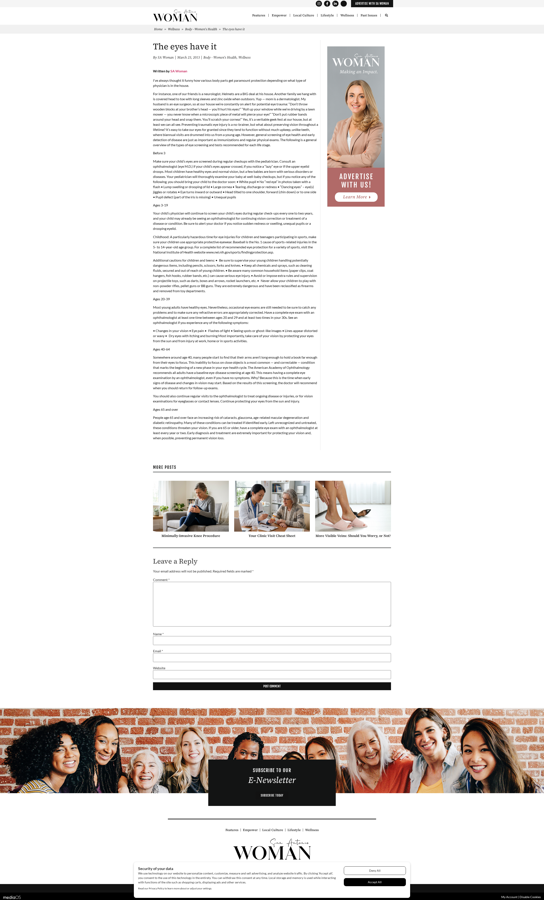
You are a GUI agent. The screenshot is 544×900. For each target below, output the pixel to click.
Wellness (347, 15)
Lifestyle (327, 15)
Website (159, 668)
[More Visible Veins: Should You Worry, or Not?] (353, 506)
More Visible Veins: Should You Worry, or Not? (353, 535)
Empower (279, 15)
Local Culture (303, 15)
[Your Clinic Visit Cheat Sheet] (272, 506)
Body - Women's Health (201, 29)
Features (258, 15)
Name (158, 634)
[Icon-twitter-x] (344, 4)
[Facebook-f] (327, 4)
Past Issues (369, 15)
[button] (386, 15)
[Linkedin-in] (335, 4)
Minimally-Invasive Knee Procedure (191, 535)
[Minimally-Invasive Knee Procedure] (191, 506)
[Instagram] (319, 4)
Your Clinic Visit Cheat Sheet (272, 535)
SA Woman (178, 71)
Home (158, 29)
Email (158, 651)
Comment (161, 579)
